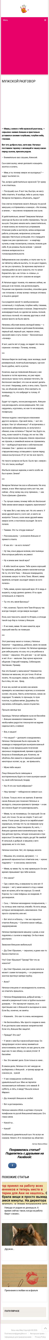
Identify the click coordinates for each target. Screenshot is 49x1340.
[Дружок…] (24, 1234)
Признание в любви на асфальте (21, 1290)
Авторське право (37, 1334)
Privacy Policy (40, 1337)
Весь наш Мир (17, 1330)
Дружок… (9, 1249)
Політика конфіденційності (16, 1334)
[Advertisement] (24, 48)
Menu (5, 20)
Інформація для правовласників (18, 1337)
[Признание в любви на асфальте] (24, 1276)
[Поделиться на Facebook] (12, 1165)
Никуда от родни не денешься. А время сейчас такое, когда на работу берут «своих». (24, 1210)
